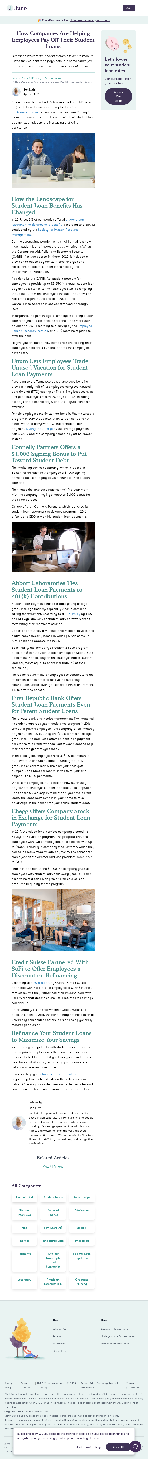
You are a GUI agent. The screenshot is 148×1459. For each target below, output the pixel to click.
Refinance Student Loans (115, 1343)
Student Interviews (24, 1212)
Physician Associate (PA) (53, 1282)
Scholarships (81, 1197)
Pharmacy (82, 1240)
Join (128, 7)
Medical (82, 1227)
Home (15, 78)
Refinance (24, 1253)
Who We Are (59, 1328)
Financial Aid (24, 1197)
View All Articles (53, 1166)
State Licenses (25, 1385)
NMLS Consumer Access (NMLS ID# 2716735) (56, 1385)
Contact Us (59, 1351)
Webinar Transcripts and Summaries (53, 1260)
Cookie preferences (132, 1385)
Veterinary (24, 1279)
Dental (24, 1240)
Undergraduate (53, 1240)
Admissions (82, 1210)
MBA (24, 1227)
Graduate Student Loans (115, 1328)
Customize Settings (88, 1447)
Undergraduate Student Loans (118, 1336)
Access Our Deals (118, 96)
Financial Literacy (31, 78)
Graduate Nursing (81, 1282)
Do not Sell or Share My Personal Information (99, 1385)
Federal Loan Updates (82, 1256)
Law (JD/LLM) (53, 1227)
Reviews (57, 1336)
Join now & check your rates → (90, 20)
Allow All (118, 1447)
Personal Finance (53, 1212)
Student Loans (53, 78)
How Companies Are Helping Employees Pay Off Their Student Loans (53, 81)
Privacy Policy (8, 1385)
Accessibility (59, 1343)
